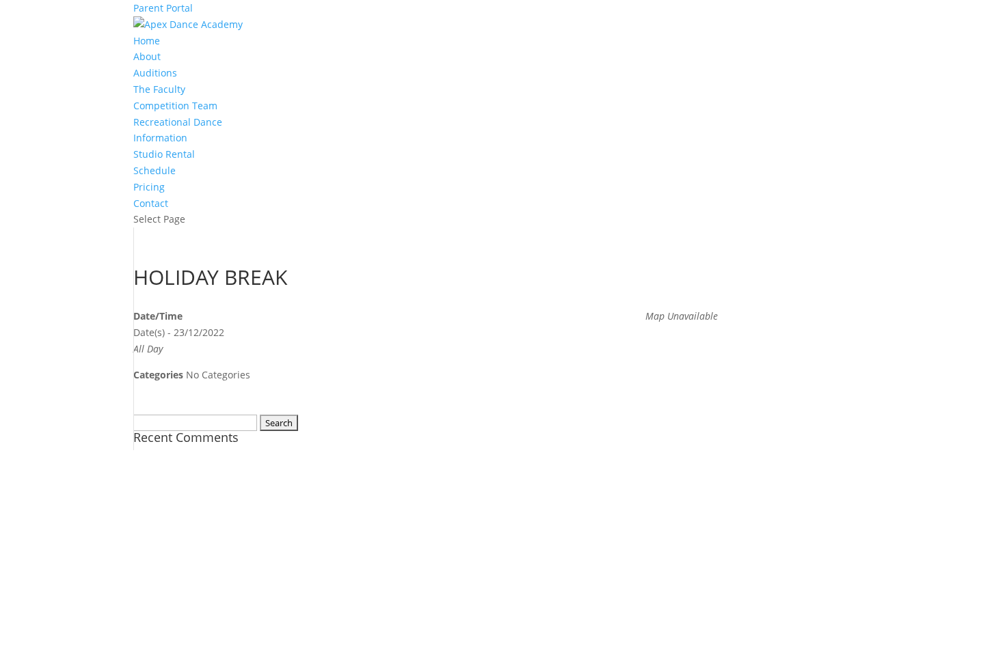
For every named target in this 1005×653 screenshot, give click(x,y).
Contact (150, 203)
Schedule (154, 170)
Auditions (155, 72)
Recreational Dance (177, 121)
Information (160, 137)
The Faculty (159, 89)
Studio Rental (164, 154)
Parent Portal (163, 7)
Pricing (149, 186)
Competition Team (175, 105)
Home (146, 40)
